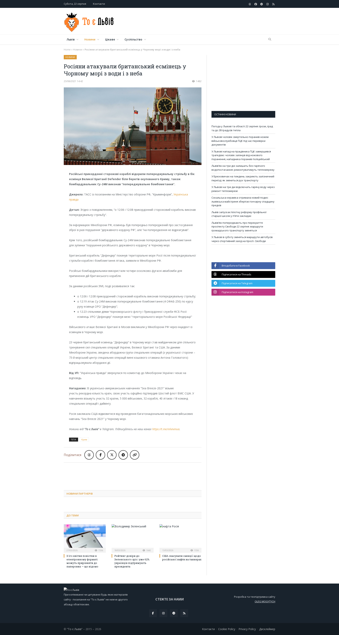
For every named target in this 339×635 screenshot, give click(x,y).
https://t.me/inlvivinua (166, 429)
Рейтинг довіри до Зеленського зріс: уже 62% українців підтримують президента (131, 561)
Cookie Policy (226, 629)
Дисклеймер (267, 629)
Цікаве (110, 39)
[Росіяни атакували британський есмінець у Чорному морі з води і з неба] (132, 126)
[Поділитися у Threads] (89, 455)
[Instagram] (163, 613)
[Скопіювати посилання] (134, 455)
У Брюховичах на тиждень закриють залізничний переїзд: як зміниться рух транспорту (242, 178)
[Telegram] (174, 613)
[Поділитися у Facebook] (100, 455)
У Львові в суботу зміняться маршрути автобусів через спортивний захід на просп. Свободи (242, 239)
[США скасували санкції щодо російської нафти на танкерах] (180, 538)
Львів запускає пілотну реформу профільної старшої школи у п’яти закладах (238, 214)
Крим (84, 439)
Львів (71, 39)
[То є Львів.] (89, 21)
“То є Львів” (74, 629)
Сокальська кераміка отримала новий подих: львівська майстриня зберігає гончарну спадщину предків (242, 201)
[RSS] (184, 613)
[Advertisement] (203, 21)
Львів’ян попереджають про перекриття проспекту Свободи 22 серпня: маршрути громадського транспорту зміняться (237, 226)
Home (67, 49)
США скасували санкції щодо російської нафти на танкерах (181, 557)
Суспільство (133, 39)
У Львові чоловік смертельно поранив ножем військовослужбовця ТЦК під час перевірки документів (240, 140)
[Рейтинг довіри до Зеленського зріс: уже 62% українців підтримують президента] (133, 538)
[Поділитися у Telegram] (123, 455)
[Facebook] (153, 613)
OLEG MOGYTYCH (265, 601)
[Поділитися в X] (112, 455)
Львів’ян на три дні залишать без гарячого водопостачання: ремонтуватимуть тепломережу (242, 167)
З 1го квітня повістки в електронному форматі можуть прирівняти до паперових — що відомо (82, 561)
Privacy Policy (247, 629)
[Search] (269, 39)
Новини (89, 39)
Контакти (99, 3)
